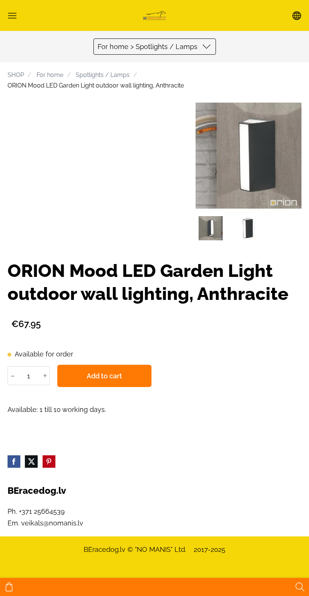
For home (50, 74)
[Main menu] (12, 15)
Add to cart (104, 376)
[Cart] (9, 587)
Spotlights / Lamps (103, 74)
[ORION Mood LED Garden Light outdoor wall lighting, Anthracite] (211, 228)
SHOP (16, 74)
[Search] (300, 587)
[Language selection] (296, 15)
